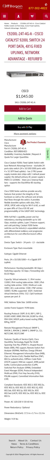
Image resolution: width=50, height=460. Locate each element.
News (14, 443)
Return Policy (16, 447)
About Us (23, 440)
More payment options (25, 134)
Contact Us (35, 440)
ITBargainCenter (23, 454)
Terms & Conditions (29, 443)
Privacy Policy (33, 447)
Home (6, 23)
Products (14, 23)
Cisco (25, 90)
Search (12, 440)
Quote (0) (48, 154)
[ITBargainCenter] (12, 5)
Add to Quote (25, 118)
